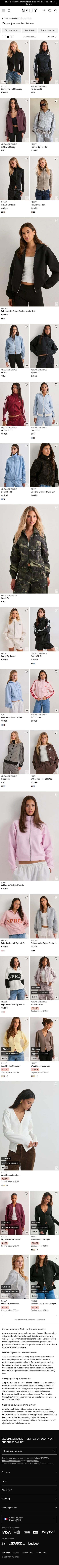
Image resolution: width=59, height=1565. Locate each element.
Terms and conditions (10, 1552)
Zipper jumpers (26, 18)
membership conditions (11, 1461)
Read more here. (46, 1463)
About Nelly (7, 1490)
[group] (8, 36)
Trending (6, 1498)
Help (4, 1481)
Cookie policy (41, 1552)
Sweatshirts (29, 30)
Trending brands (9, 1507)
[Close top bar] (56, 3)
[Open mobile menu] (3, 10)
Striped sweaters (48, 30)
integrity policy (33, 1461)
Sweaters (14, 18)
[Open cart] (55, 10)
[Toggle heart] (26, 43)
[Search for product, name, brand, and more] (9, 11)
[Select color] (2, 212)
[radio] (4, 36)
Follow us (6, 1472)
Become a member (13, 1451)
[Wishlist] (50, 10)
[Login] (44, 10)
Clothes (5, 18)
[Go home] (29, 10)
